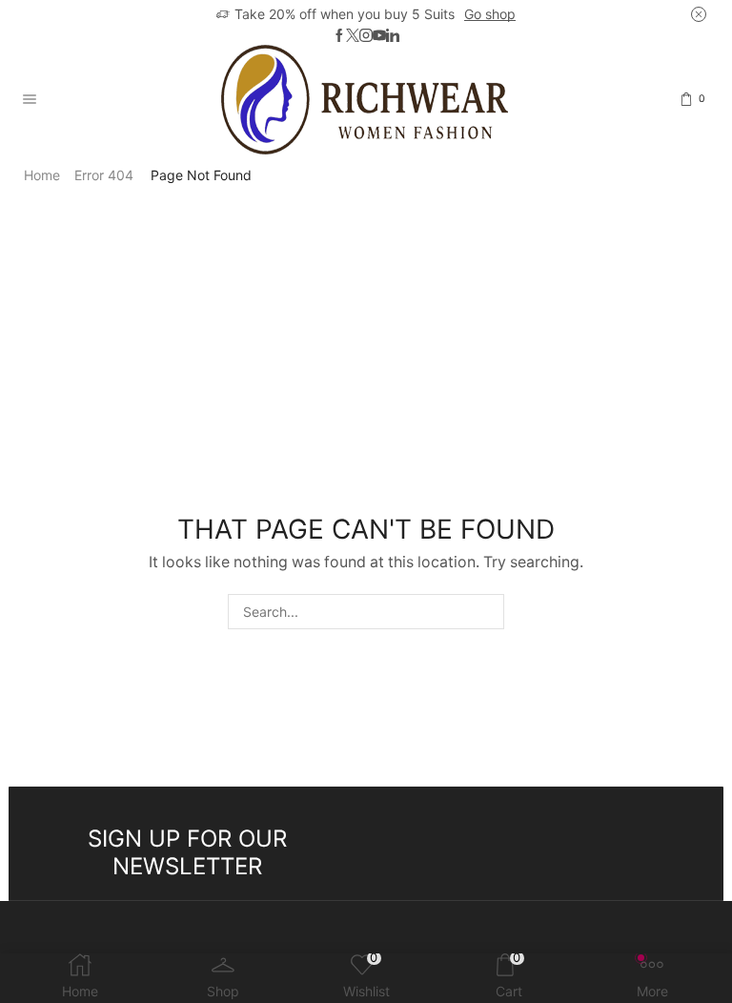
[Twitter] (352, 36)
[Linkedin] (392, 36)
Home (42, 175)
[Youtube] (379, 36)
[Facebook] (339, 36)
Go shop (490, 14)
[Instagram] (366, 36)
